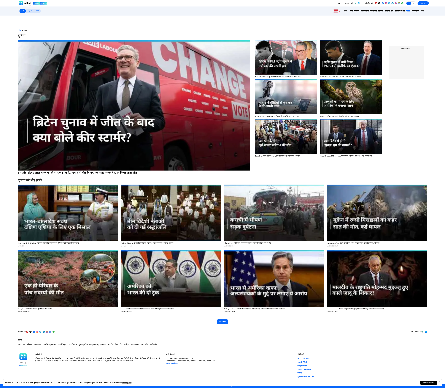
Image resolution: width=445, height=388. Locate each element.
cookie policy (127, 382)
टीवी (121, 345)
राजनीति (110, 345)
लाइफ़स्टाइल (365, 11)
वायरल (95, 345)
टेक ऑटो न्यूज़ (389, 11)
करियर (299, 373)
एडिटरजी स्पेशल (400, 11)
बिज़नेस (380, 11)
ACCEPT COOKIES (428, 382)
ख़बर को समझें (135, 345)
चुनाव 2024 (102, 345)
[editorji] (23, 356)
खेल (351, 11)
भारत (19, 345)
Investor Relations (304, 369)
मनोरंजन (356, 11)
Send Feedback (172, 363)
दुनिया (408, 11)
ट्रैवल (116, 345)
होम (20, 30)
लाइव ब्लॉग (144, 345)
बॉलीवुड (126, 345)
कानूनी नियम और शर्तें (303, 358)
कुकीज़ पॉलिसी (302, 366)
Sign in (423, 3)
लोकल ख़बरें (415, 11)
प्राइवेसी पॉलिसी (302, 362)
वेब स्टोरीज (373, 11)
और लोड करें (222, 322)
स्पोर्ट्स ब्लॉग (153, 345)
